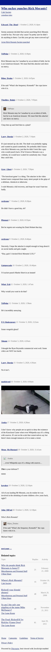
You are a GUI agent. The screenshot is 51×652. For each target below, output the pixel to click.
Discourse (15, 649)
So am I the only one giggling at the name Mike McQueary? (13, 607)
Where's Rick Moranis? (11, 580)
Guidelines (23, 638)
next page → (6, 549)
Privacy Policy (7, 643)
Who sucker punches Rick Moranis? (24, 8)
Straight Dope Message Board (13, 2)
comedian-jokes (6, 15)
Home (3, 638)
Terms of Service (37, 638)
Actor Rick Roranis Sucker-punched (15, 42)
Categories (13, 638)
